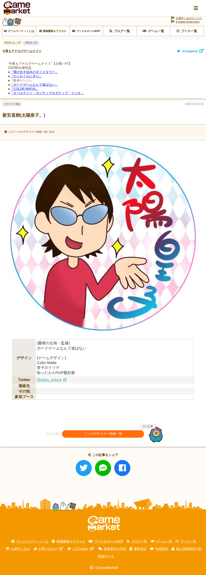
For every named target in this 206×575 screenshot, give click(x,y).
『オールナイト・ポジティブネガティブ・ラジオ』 (47, 93)
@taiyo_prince (49, 380)
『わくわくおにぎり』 (26, 76)
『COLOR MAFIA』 (24, 89)
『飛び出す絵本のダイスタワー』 (34, 72)
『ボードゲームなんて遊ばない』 (34, 84)
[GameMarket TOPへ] (104, 523)
